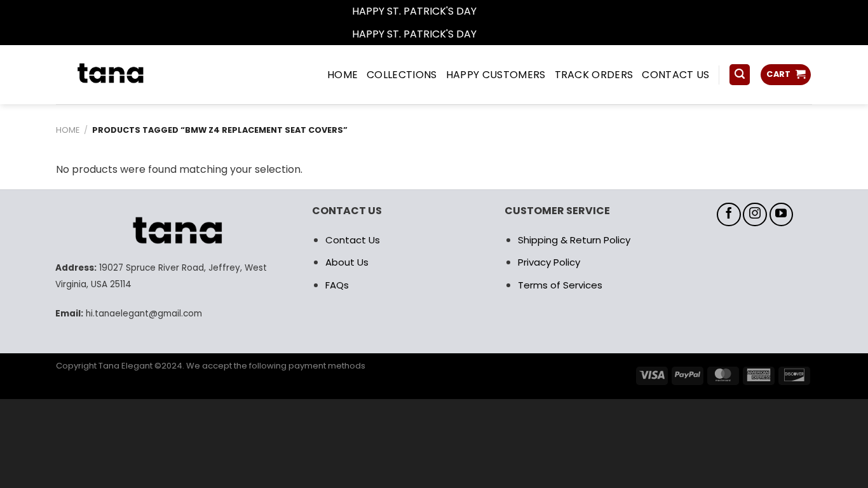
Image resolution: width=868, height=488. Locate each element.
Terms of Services (560, 285)
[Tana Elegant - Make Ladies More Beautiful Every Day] (138, 74)
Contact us (675, 74)
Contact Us (352, 240)
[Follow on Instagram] (755, 215)
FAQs (337, 285)
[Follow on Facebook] (729, 215)
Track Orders (594, 74)
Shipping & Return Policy (574, 240)
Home (67, 130)
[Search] (739, 74)
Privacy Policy (549, 262)
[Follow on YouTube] (782, 215)
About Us (347, 262)
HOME (342, 74)
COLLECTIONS (402, 74)
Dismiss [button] (497, 11)
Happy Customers (496, 74)
